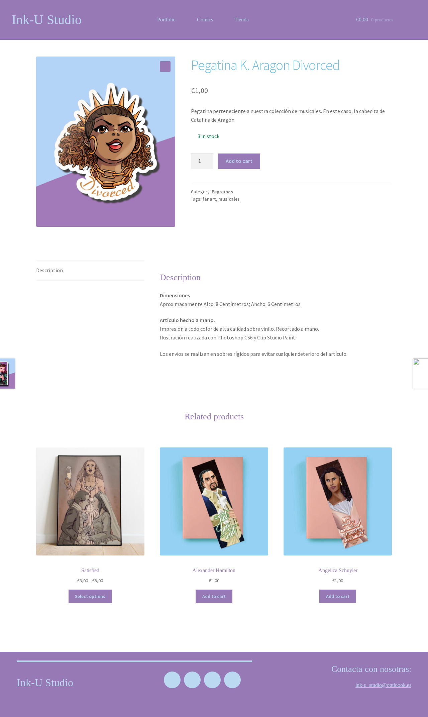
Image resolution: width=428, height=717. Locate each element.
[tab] (90, 271)
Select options (90, 596)
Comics (205, 19)
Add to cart (239, 161)
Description (49, 270)
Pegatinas (222, 192)
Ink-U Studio (47, 19)
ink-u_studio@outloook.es (383, 685)
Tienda (241, 19)
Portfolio (166, 19)
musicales (229, 199)
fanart (209, 199)
